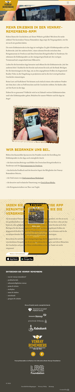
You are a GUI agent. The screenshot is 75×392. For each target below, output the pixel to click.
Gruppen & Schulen (14, 299)
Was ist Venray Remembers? (17, 277)
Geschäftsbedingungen (28, 386)
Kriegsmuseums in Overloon (31, 166)
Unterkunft (11, 296)
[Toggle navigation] (67, 2)
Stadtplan (11, 289)
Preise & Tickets (13, 286)
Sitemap (51, 386)
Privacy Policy (42, 386)
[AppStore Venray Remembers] (13, 259)
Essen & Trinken (13, 292)
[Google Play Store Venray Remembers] (27, 259)
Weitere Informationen (17, 254)
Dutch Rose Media (48, 183)
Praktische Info (13, 280)
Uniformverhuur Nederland (32, 178)
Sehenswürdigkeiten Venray (17, 283)
